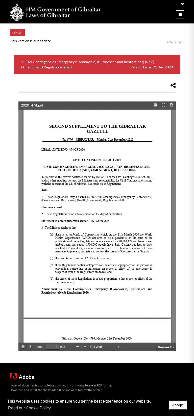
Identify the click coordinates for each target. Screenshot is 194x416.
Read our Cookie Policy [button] (29, 408)
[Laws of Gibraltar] (55, 11)
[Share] (173, 85)
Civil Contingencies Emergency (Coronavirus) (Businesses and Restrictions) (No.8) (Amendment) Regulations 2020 (97, 64)
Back (17, 32)
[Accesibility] (182, 4)
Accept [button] (178, 405)
